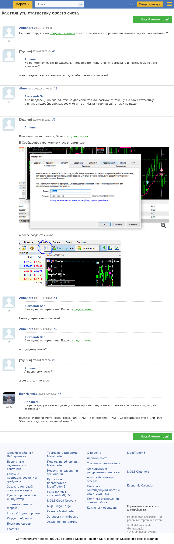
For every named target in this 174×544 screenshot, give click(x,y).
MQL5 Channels (138, 471)
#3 (54, 119)
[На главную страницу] (3, 20)
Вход (131, 4)
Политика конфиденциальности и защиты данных (103, 490)
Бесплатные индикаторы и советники (16, 465)
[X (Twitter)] (143, 500)
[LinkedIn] (156, 500)
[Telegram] (136, 500)
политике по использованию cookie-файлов (127, 538)
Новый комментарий (155, 19)
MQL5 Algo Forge (59, 506)
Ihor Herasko (28, 393)
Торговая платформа (62, 454)
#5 (55, 329)
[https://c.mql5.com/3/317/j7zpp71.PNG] (94, 188)
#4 (55, 297)
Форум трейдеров (19, 518)
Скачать (62, 511)
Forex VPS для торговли (24, 513)
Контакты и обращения (103, 507)
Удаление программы (62, 521)
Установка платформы (63, 516)
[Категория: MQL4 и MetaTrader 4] (8, 20)
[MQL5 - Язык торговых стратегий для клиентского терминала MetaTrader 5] (6, 4)
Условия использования (103, 463)
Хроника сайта (97, 458)
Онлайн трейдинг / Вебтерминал (20, 454)
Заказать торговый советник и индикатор (22, 488)
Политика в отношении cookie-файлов (103, 500)
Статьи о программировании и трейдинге (22, 477)
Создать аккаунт (150, 4)
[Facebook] (129, 500)
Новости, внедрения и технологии (62, 472)
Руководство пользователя (56, 483)
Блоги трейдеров (19, 523)
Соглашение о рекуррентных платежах (104, 470)
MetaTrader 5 (136, 452)
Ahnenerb (26, 27)
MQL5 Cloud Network (61, 500)
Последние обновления (63, 463)
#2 (55, 88)
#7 (59, 393)
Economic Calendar (140, 485)
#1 (54, 51)
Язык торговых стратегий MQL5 (58, 493)
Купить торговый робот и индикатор (23, 497)
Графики (13, 529)
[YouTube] (150, 500)
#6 (54, 360)
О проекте (94, 452)
